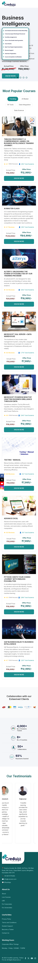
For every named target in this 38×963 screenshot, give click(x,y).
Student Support (7, 926)
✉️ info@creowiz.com (9, 879)
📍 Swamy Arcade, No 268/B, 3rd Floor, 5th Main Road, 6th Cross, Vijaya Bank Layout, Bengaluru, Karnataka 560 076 (18, 870)
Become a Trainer (8, 929)
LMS (3, 900)
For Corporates (7, 904)
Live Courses (6, 897)
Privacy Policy (6, 919)
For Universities (7, 907)
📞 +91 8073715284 (8, 876)
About (4, 893)
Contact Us (5, 933)
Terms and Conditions (9, 922)
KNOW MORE (10, 76)
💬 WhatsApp (6, 882)
